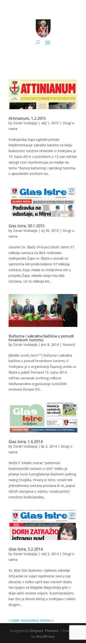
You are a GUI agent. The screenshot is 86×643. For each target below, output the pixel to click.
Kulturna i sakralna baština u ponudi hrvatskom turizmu (41, 337)
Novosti (69, 344)
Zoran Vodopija (25, 123)
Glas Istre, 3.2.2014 (26, 549)
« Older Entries (20, 620)
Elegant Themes (44, 630)
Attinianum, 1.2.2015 (27, 118)
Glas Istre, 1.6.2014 (26, 441)
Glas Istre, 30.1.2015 (27, 225)
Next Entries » (43, 620)
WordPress (45, 636)
